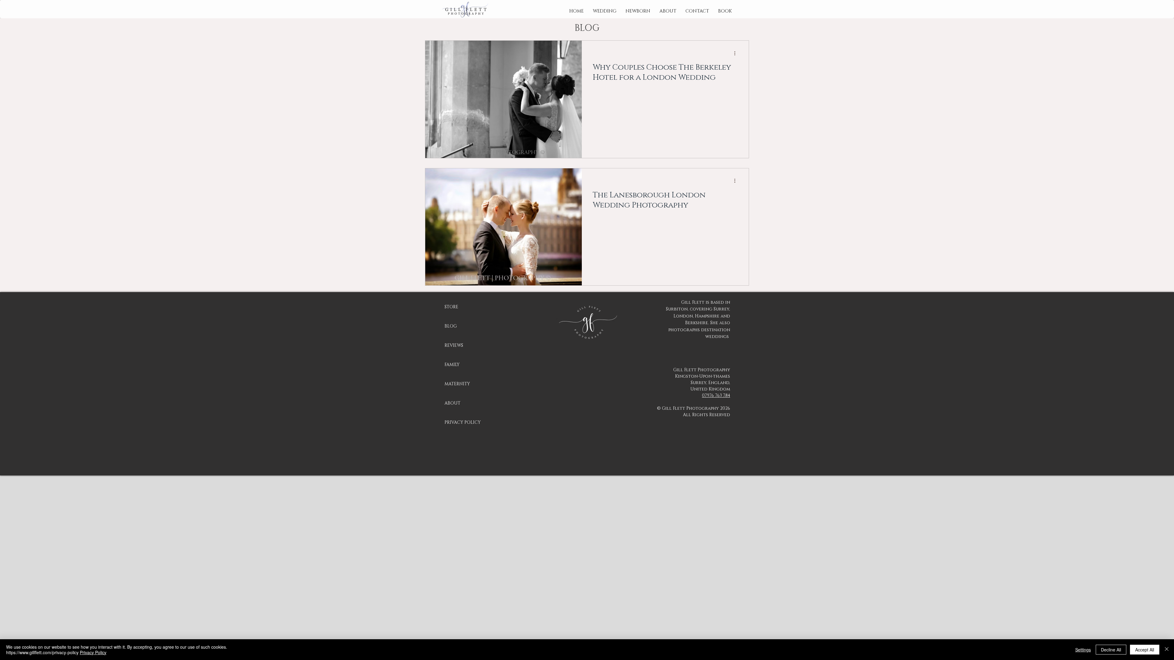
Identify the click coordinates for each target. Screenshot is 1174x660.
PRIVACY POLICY (463, 422)
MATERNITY (457, 384)
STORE (451, 307)
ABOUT (452, 403)
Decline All (1111, 650)
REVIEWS (454, 345)
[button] (604, 11)
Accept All (1144, 650)
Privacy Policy (93, 652)
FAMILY (452, 365)
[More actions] (736, 53)
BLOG (451, 326)
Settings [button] (1083, 650)
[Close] (1166, 649)
